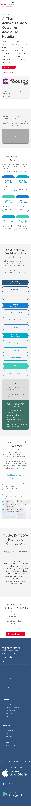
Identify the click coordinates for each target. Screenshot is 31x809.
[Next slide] (26, 551)
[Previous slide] (4, 551)
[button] (9, 72)
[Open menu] (28, 4)
